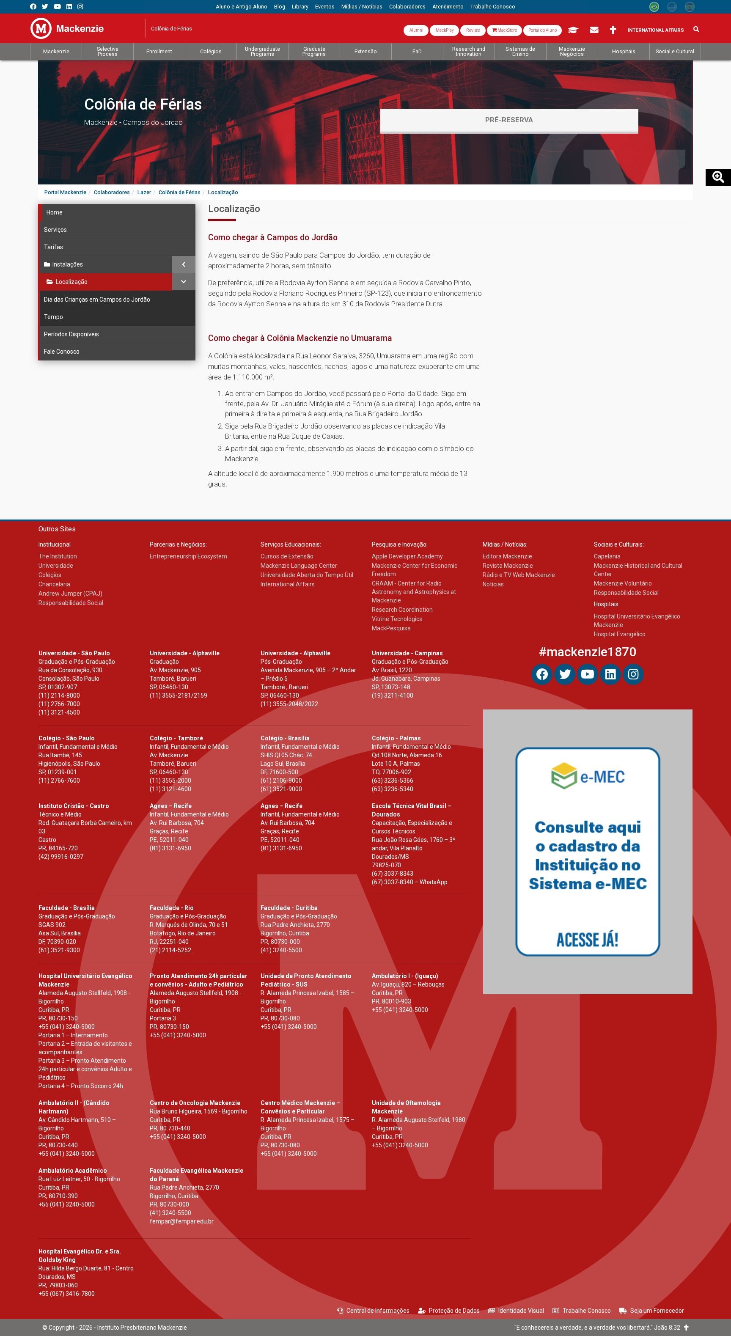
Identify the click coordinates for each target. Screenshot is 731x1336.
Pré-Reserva (509, 119)
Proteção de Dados (454, 1310)
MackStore (507, 30)
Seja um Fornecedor (657, 1310)
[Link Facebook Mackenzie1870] (33, 6)
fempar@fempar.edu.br (182, 1221)
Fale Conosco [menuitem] (62, 351)
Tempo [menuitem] (53, 316)
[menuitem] (241, 7)
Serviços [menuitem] (55, 229)
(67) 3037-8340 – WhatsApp (410, 882)
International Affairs (656, 30)
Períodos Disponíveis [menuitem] (71, 334)
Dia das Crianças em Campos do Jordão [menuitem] (97, 299)
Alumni (416, 30)
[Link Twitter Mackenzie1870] (45, 6)
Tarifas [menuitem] (53, 247)
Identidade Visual (521, 1310)
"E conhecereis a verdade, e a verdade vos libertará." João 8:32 (599, 1327)
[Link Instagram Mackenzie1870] (80, 6)
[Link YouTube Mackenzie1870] (57, 6)
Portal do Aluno (542, 30)
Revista (473, 30)
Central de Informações (377, 1310)
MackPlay (444, 30)
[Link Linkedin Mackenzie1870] (69, 6)
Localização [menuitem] (72, 281)
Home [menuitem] (55, 212)
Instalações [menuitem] (67, 264)
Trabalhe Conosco (587, 1310)
